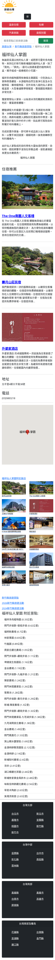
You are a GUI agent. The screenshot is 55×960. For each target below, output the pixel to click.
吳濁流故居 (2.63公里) (16, 796)
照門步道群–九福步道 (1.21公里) (21, 674)
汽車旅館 (14, 32)
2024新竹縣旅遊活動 (13, 608)
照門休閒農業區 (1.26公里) (18, 686)
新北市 (40, 813)
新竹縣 (40, 826)
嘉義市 (40, 892)
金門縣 (40, 938)
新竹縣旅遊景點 (23, 46)
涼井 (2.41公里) (12, 765)
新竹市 (15, 832)
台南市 (15, 899)
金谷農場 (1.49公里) (14, 729)
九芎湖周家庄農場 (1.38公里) (19, 723)
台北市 (15, 813)
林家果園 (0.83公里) (14, 637)
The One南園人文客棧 (18, 216)
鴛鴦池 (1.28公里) (13, 692)
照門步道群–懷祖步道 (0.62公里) (21, 625)
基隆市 (15, 820)
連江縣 (15, 944)
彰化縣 (15, 859)
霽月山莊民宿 (11, 282)
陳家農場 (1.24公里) (14, 680)
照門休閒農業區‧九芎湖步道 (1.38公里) (24, 717)
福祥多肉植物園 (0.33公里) (18, 619)
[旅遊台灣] (9, 6)
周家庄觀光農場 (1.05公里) (18, 650)
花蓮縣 (15, 932)
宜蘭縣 (40, 820)
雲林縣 (15, 865)
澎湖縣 (15, 938)
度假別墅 (41, 32)
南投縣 (40, 859)
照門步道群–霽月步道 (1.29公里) (21, 698)
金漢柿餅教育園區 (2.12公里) (19, 747)
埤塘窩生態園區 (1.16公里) (18, 662)
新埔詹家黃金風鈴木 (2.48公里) (20, 778)
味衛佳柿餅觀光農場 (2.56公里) (20, 784)
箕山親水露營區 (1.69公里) (18, 741)
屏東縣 (15, 905)
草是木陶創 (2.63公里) (16, 790)
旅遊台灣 (6, 46)
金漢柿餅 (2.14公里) (14, 753)
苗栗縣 (15, 853)
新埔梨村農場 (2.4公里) (16, 759)
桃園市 (15, 826)
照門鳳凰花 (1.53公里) (16, 735)
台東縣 (40, 932)
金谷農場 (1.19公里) (14, 668)
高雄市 (40, 899)
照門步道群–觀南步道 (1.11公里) (21, 656)
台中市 (40, 853)
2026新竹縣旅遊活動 (13, 603)
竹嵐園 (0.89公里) (13, 643)
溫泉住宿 (14, 24)
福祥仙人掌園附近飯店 (14, 478)
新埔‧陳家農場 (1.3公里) (17, 704)
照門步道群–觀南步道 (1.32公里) (21, 710)
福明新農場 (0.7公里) (15, 631)
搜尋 (45, 40)
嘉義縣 (15, 892)
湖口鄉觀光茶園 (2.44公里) (18, 771)
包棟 (41, 24)
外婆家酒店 (10, 348)
